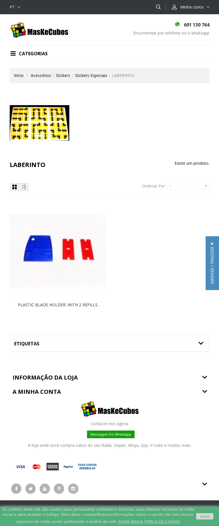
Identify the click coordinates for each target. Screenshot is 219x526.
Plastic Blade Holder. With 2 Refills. (58, 304)
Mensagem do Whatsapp (110, 434)
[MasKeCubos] (39, 29)
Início (19, 75)
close (205, 516)
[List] (24, 187)
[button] (212, 263)
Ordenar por (153, 186)
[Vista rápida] (64, 250)
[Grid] (14, 187)
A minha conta (37, 391)
